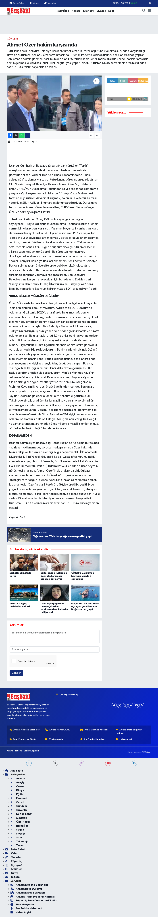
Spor (111, 11)
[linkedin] (134, 763)
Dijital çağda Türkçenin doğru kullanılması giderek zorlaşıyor (53, 576)
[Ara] (144, 11)
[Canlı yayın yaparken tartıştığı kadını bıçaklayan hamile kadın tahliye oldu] (54, 593)
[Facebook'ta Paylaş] (10, 135)
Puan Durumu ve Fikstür (24, 739)
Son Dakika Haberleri (94, 739)
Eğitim (20, 794)
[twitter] (55, 763)
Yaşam (20, 845)
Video (36, 3)
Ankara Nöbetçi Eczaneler (26, 730)
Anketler (16, 869)
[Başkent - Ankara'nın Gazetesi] (18, 10)
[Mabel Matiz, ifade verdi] (24, 562)
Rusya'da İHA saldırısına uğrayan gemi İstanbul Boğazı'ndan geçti (85, 606)
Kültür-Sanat (24, 814)
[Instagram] (125, 705)
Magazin (21, 818)
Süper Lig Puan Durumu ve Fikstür (36, 900)
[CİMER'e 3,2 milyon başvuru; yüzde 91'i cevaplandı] (85, 562)
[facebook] (29, 763)
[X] (119, 705)
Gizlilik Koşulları (31, 751)
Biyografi (16, 865)
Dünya (20, 790)
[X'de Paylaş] (16, 135)
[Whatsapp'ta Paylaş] (22, 135)
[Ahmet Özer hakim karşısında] (54, 103)
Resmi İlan (63, 11)
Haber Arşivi (126, 739)
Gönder (16, 673)
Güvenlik (21, 810)
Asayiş (20, 782)
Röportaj (16, 861)
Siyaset (101, 11)
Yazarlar (52, 3)
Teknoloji (21, 841)
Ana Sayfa (16, 770)
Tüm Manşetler (56, 739)
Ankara (76, 11)
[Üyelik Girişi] (148, 3)
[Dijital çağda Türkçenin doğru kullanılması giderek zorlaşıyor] (54, 562)
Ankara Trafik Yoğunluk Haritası (129, 731)
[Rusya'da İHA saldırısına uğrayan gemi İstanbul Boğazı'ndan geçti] (85, 593)
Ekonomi (88, 11)
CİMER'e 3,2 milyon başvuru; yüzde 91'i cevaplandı (82, 576)
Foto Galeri (18, 3)
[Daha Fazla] (27, 135)
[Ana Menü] (149, 11)
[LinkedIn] (130, 705)
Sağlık (20, 829)
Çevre (20, 786)
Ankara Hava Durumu (59, 730)
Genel (20, 802)
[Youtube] (136, 705)
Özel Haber (23, 821)
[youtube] (108, 763)
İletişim (18, 751)
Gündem (12, 39)
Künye (10, 751)
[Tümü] (147, 112)
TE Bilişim (146, 752)
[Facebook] (114, 705)
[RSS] (141, 705)
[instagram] (81, 763)
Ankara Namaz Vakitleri (96, 730)
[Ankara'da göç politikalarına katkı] (24, 593)
